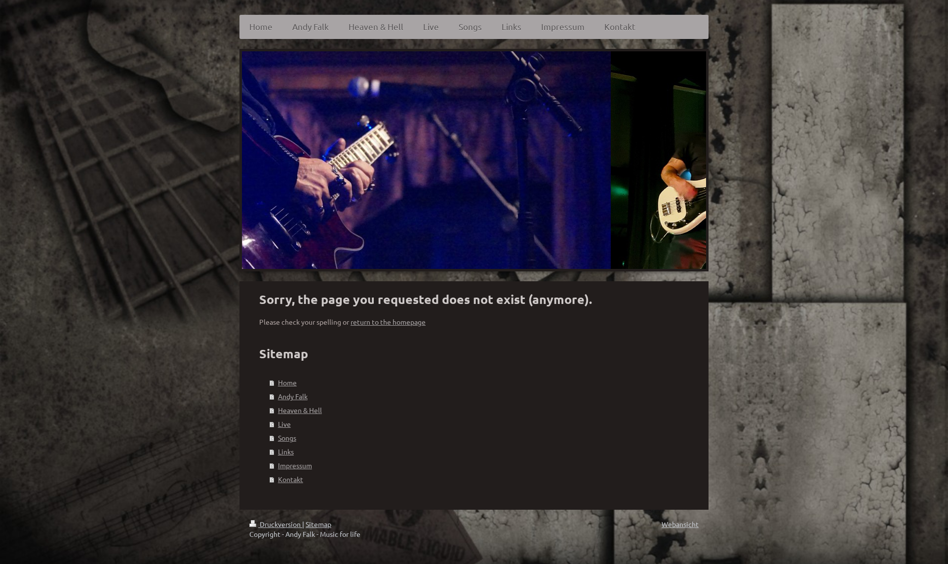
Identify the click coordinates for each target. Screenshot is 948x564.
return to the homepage (388, 321)
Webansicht (680, 524)
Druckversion (280, 524)
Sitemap (318, 524)
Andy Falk (293, 396)
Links (286, 451)
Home (287, 382)
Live (284, 423)
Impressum (295, 465)
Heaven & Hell (300, 410)
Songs (287, 437)
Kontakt (290, 479)
